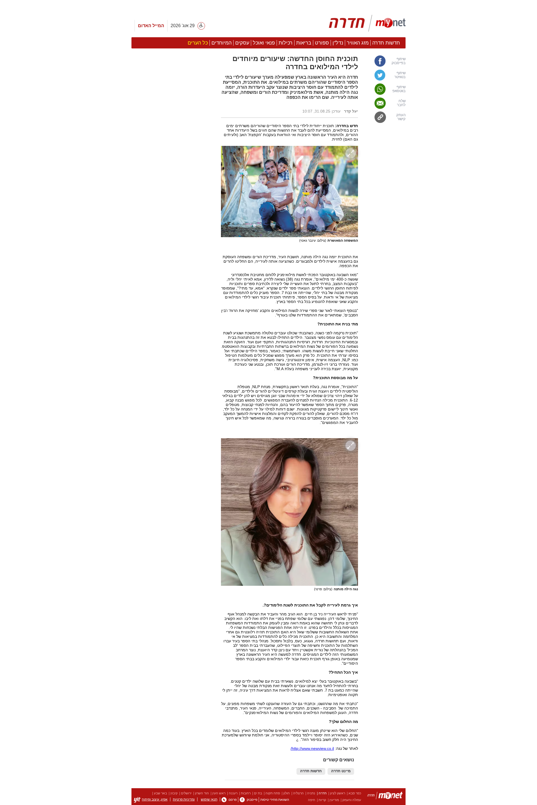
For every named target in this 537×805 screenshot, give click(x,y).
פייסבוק (252, 800)
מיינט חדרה (340, 771)
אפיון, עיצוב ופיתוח (155, 799)
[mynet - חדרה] (367, 23)
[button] (173, 315)
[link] (385, 61)
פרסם (233, 800)
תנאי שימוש (209, 799)
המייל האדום (151, 25)
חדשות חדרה (311, 771)
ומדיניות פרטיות (184, 799)
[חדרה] (385, 796)
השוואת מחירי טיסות (274, 800)
